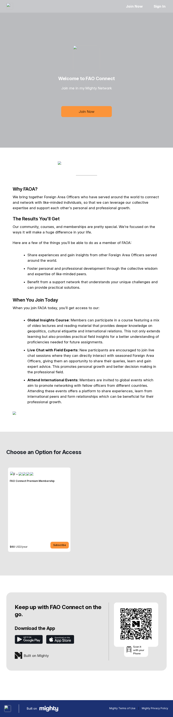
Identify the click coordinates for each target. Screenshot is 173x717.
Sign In (160, 6)
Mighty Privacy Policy (155, 708)
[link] (39, 510)
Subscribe (59, 545)
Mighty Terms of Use (122, 708)
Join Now (134, 6)
